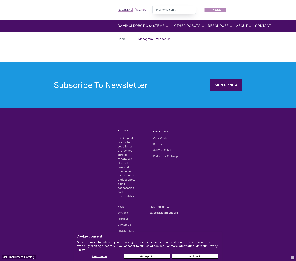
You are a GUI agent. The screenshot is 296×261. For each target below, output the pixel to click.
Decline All (195, 256)
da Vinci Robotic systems (141, 26)
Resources (218, 26)
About (242, 26)
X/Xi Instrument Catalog (18, 257)
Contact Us (124, 224)
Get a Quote (160, 138)
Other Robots (187, 26)
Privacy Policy (126, 230)
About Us (123, 218)
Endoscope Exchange (165, 156)
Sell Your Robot (162, 150)
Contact (263, 26)
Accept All (147, 256)
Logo (132, 10)
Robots (157, 144)
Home (122, 39)
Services (123, 212)
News (121, 206)
